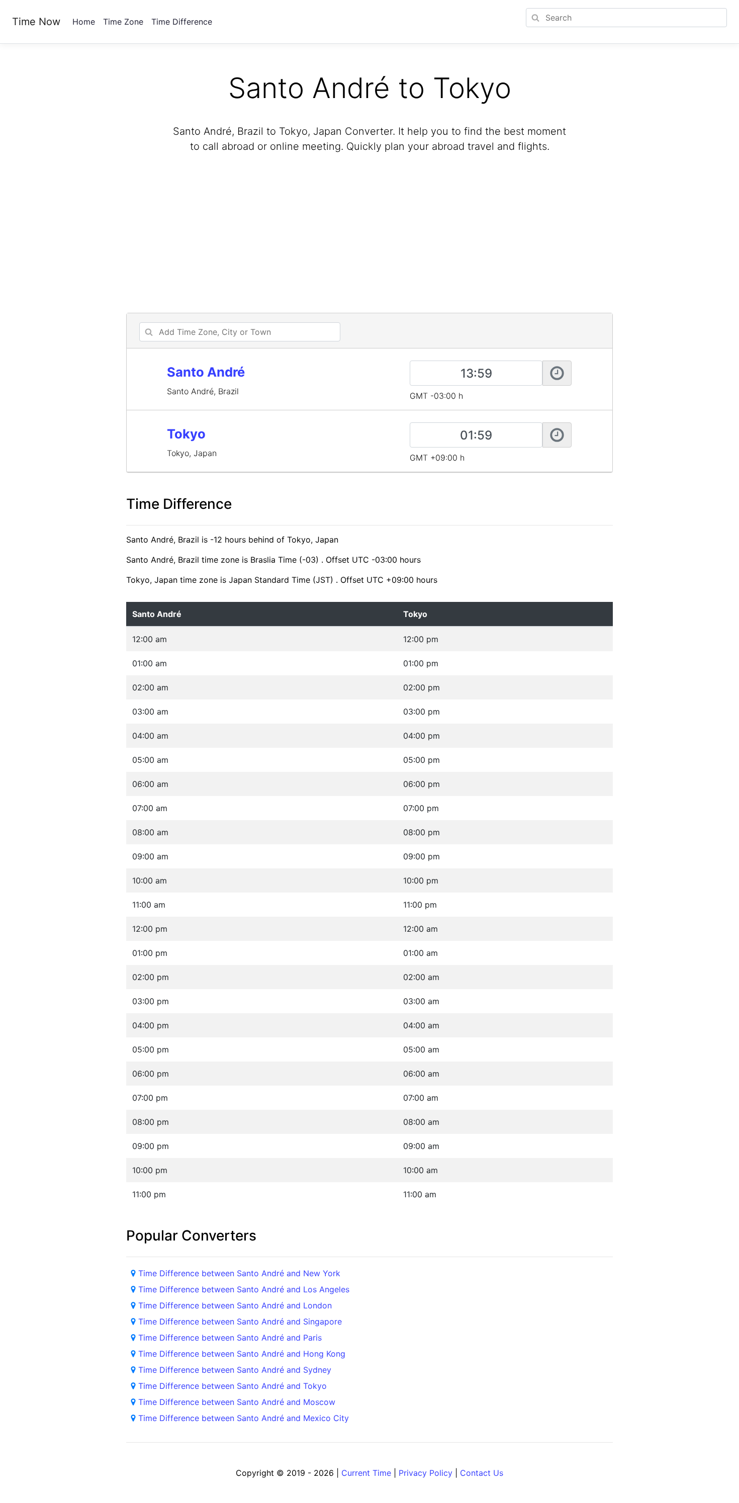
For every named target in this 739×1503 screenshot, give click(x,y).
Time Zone (123, 22)
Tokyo (186, 433)
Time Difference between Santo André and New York (239, 1273)
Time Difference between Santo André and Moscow (236, 1402)
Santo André (206, 372)
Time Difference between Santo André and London (235, 1305)
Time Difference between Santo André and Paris (230, 1338)
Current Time (366, 1473)
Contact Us (481, 1473)
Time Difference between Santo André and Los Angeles (243, 1289)
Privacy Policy (425, 1473)
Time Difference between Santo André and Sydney (234, 1370)
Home (83, 22)
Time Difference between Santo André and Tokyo (232, 1386)
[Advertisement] (369, 234)
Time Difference (181, 22)
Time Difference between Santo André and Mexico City (243, 1418)
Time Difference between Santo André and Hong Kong (241, 1354)
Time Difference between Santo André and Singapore (240, 1321)
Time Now (36, 22)
